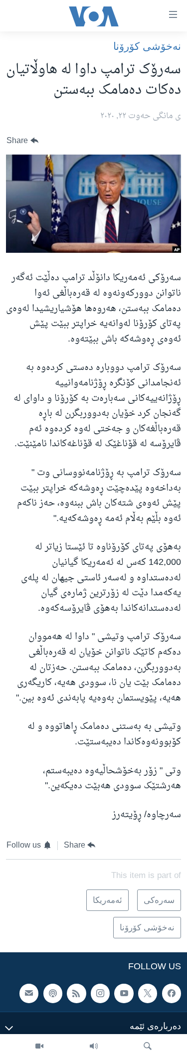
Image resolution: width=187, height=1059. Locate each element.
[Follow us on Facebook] (171, 993)
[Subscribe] (28, 993)
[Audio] (94, 1046)
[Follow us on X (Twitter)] (147, 993)
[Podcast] (52, 993)
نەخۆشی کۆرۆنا (147, 46)
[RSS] (76, 993)
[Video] (39, 1046)
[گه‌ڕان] (148, 1046)
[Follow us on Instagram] (100, 993)
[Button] (22, 141)
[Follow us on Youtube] (123, 993)
